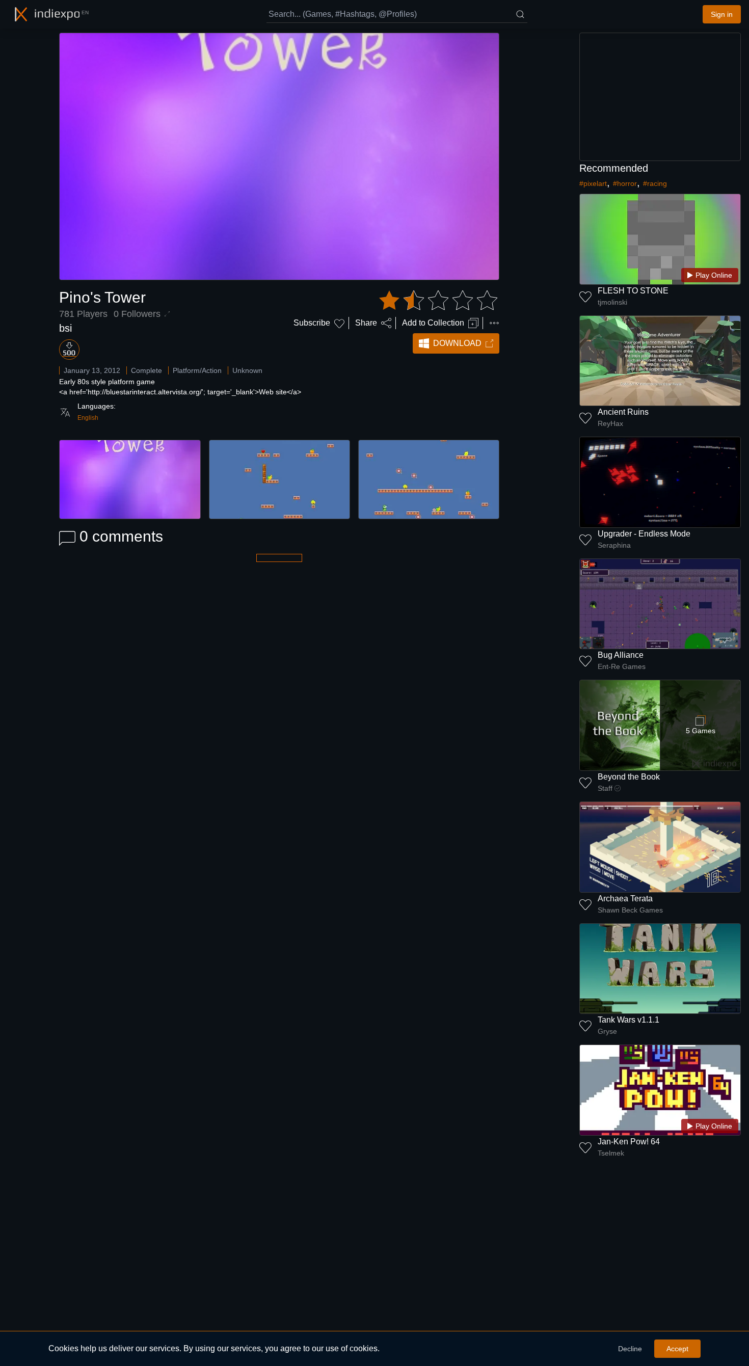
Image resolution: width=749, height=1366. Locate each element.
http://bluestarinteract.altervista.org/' (145, 392)
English (87, 417)
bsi (65, 328)
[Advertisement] (660, 96)
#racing (655, 183)
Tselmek (611, 1153)
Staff (605, 788)
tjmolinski (612, 302)
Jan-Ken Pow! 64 (629, 1141)
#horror (625, 183)
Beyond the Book (629, 776)
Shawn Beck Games (630, 910)
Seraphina (614, 545)
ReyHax (610, 423)
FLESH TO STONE (633, 290)
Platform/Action (197, 370)
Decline (630, 1349)
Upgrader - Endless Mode (644, 533)
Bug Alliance (621, 655)
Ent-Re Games (622, 666)
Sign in (722, 14)
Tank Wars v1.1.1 (628, 1019)
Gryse (607, 1031)
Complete (146, 370)
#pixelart (593, 183)
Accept (677, 1349)
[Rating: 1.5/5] (438, 300)
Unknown (247, 370)
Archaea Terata (625, 898)
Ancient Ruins (623, 412)
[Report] (494, 323)
